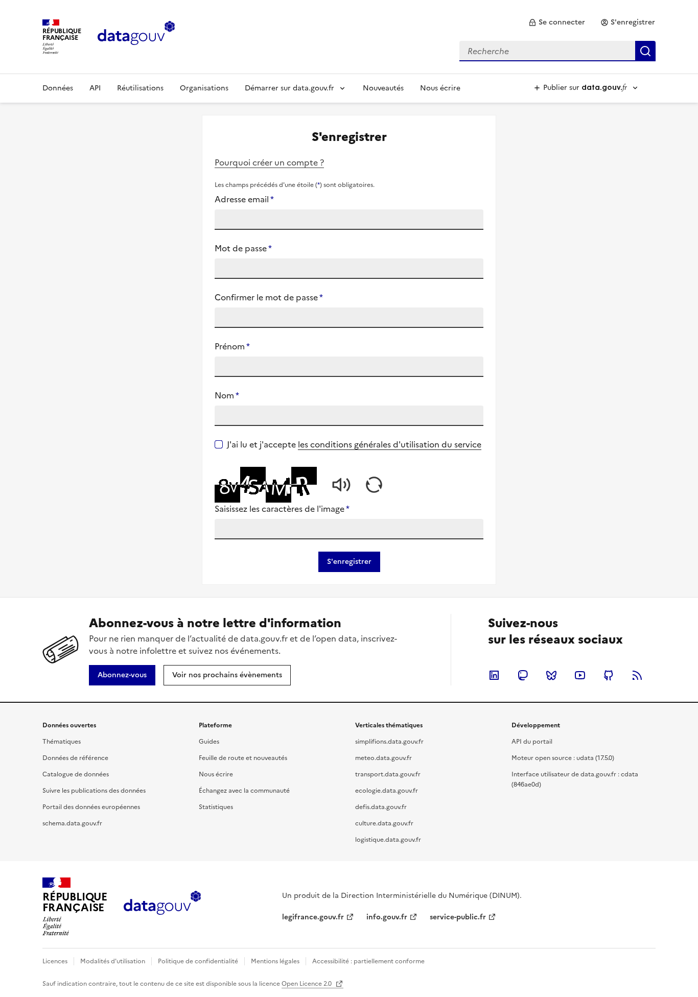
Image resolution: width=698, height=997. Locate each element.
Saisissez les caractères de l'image (282, 509)
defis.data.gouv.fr (381, 807)
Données (57, 88)
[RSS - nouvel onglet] (637, 675)
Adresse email (244, 199)
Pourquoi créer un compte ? (269, 162)
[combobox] (557, 51)
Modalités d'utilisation (112, 961)
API (95, 88)
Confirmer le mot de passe (269, 297)
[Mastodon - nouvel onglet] (523, 675)
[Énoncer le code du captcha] (341, 484)
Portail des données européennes (91, 807)
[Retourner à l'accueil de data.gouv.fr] (136, 36)
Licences (54, 961)
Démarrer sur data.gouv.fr (289, 88)
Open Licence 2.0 (307, 983)
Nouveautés (383, 88)
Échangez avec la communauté (244, 790)
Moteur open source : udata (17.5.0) (562, 758)
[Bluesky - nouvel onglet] (551, 675)
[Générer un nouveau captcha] (374, 484)
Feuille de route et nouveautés (243, 758)
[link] (557, 22)
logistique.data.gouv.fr (388, 839)
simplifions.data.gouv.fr (389, 741)
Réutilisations (140, 88)
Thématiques (61, 741)
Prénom (232, 346)
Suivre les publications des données (94, 790)
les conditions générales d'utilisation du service (389, 444)
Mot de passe (243, 248)
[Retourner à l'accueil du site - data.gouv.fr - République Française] (162, 906)
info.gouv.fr (386, 917)
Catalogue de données (75, 774)
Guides (209, 741)
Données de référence (75, 758)
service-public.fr (458, 917)
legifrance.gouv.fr (313, 917)
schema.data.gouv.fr (72, 823)
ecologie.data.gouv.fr (386, 790)
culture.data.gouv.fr (384, 823)
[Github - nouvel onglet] (608, 675)
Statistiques (216, 807)
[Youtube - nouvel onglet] (580, 675)
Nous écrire (440, 88)
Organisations (204, 88)
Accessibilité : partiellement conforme (368, 961)
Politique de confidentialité (198, 961)
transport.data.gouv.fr (388, 774)
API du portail (531, 741)
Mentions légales (275, 961)
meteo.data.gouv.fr (383, 758)
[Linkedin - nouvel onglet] (494, 675)
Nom (227, 395)
